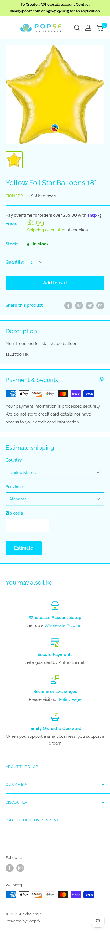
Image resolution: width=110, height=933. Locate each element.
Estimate (23, 548)
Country (14, 460)
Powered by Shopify (23, 921)
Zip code (14, 513)
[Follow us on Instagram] (20, 868)
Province (14, 486)
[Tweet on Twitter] (90, 305)
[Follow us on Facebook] (10, 868)
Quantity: (15, 262)
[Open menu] (8, 28)
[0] (99, 28)
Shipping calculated (46, 229)
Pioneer (14, 196)
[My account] (88, 28)
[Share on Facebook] (68, 305)
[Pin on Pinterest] (79, 305)
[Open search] (77, 28)
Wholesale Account (63, 625)
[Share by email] (100, 305)
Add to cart (55, 283)
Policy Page (70, 699)
